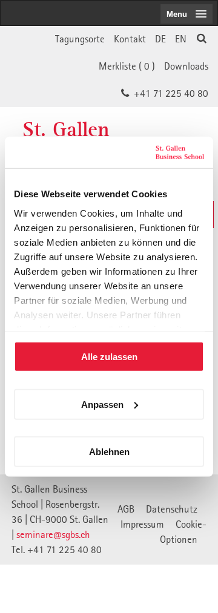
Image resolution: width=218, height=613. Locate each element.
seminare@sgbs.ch (53, 534)
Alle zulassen (109, 357)
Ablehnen (109, 452)
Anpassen (102, 404)
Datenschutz (171, 509)
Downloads (186, 66)
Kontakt (130, 39)
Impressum (142, 524)
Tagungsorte (80, 39)
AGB (125, 509)
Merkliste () (127, 66)
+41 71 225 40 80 (171, 93)
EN (181, 39)
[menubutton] (186, 14)
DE (160, 39)
